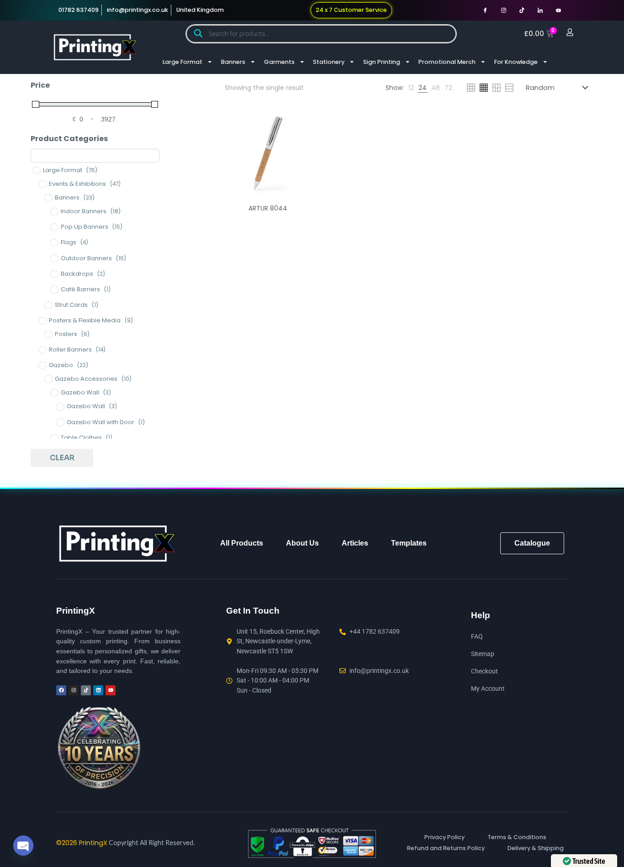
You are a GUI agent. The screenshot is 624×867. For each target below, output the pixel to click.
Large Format (182, 62)
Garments (279, 62)
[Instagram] (503, 10)
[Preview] (298, 162)
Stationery (328, 62)
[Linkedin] (98, 690)
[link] (411, 87)
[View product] (298, 143)
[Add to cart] (298, 123)
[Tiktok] (522, 10)
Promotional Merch (447, 62)
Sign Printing (381, 62)
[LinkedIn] (540, 10)
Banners (233, 62)
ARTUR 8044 (268, 208)
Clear (62, 457)
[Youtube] (558, 10)
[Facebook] (485, 10)
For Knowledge (516, 62)
